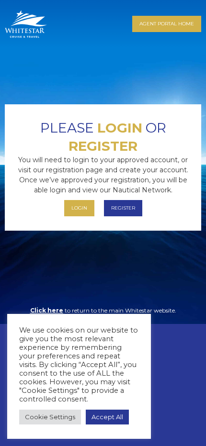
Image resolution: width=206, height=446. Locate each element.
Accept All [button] (107, 417)
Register (103, 146)
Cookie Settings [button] (50, 417)
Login (119, 128)
